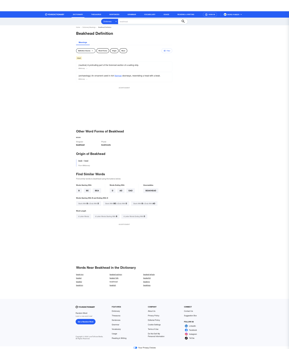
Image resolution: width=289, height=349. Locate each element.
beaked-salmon (116, 274)
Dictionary (107, 21)
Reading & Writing (119, 338)
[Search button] (184, 21)
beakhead (151, 190)
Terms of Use (153, 329)
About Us (151, 311)
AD (121, 190)
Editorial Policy (154, 320)
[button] (210, 14)
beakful (79, 281)
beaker (79, 278)
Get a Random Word (85, 322)
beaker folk (114, 278)
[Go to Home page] (54, 14)
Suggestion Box (190, 315)
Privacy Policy (153, 315)
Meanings (83, 42)
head (86, 160)
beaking (146, 281)
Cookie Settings (154, 324)
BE (87, 190)
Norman (118, 75)
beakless (146, 285)
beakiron (79, 285)
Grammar (115, 324)
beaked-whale (149, 274)
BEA (97, 190)
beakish (113, 285)
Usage (114, 333)
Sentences (116, 320)
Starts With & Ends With (88, 203)
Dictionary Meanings (89, 27)
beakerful (147, 278)
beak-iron (80, 274)
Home (78, 27)
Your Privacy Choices (147, 347)
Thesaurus (116, 315)
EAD (131, 190)
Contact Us (188, 311)
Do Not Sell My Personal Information (156, 335)
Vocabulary (116, 329)
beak (80, 160)
